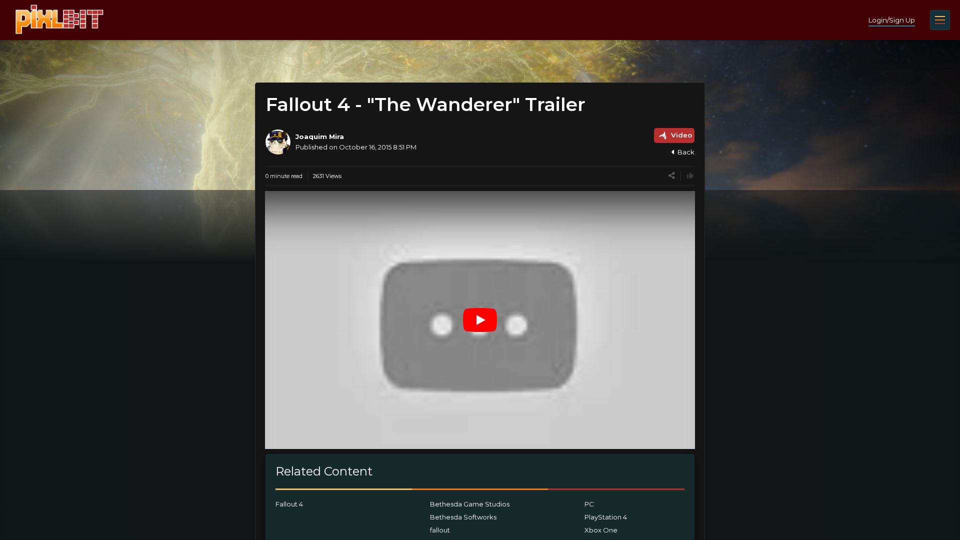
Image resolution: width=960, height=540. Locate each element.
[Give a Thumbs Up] (690, 175)
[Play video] (480, 320)
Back (686, 152)
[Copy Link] (672, 175)
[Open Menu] (940, 20)
